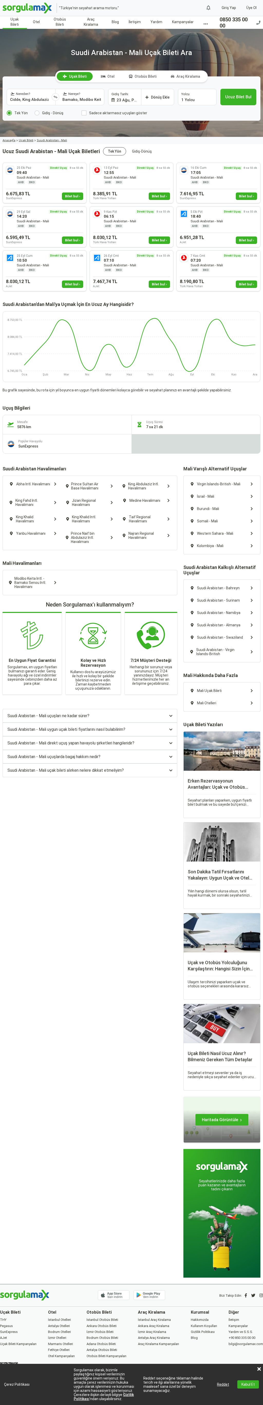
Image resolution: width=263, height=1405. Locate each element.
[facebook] (246, 1295)
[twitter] (253, 1295)
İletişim (135, 22)
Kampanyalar (183, 22)
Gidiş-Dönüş (142, 151)
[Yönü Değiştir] (55, 97)
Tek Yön (114, 151)
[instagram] (261, 1295)
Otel (36, 22)
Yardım (156, 22)
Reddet (223, 1384)
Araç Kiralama (91, 22)
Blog (115, 22)
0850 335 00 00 (234, 22)
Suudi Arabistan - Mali (52, 140)
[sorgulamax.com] (28, 8)
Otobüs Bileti (60, 22)
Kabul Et (248, 1384)
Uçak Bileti (15, 22)
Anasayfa (9, 140)
